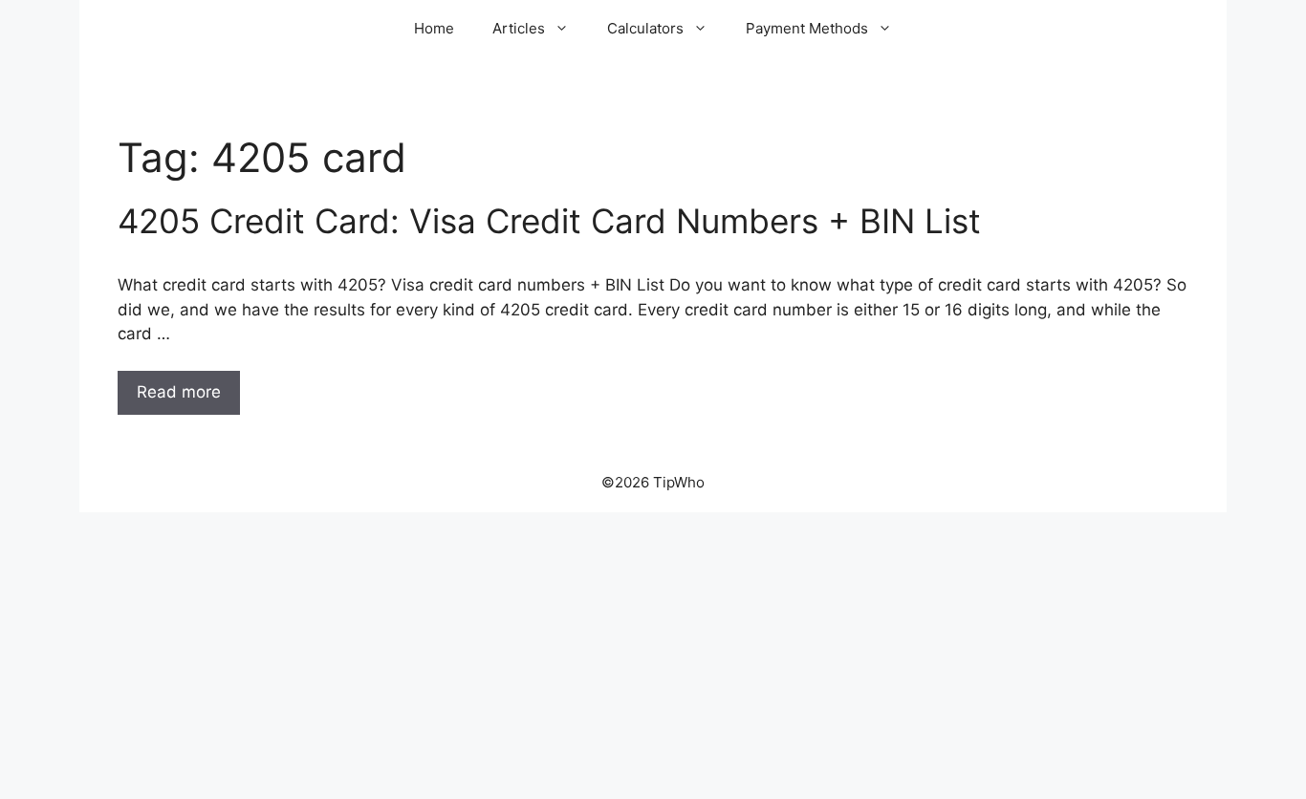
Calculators (645, 28)
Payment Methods (807, 28)
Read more (179, 391)
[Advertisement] (653, 655)
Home (434, 28)
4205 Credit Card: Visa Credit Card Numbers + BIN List (549, 221)
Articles (518, 28)
